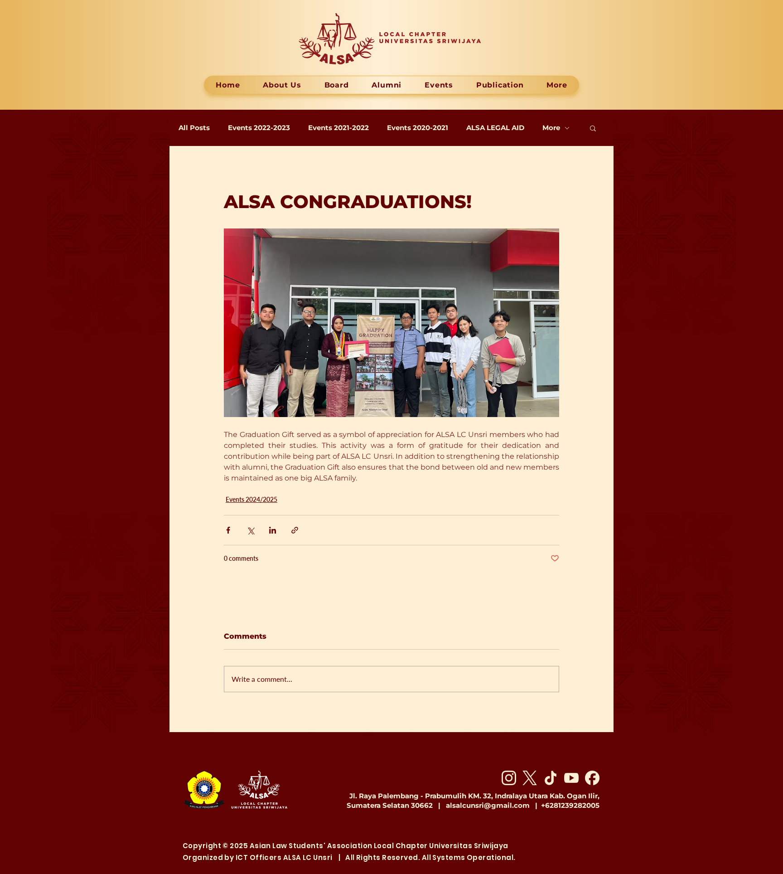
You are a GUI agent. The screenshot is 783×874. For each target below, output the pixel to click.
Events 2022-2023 (259, 128)
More (551, 128)
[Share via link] (294, 530)
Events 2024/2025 (251, 499)
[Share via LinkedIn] (272, 530)
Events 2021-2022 (338, 128)
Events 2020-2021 (417, 128)
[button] (593, 127)
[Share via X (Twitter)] (250, 530)
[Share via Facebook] (228, 530)
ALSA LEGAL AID (495, 128)
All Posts (194, 128)
